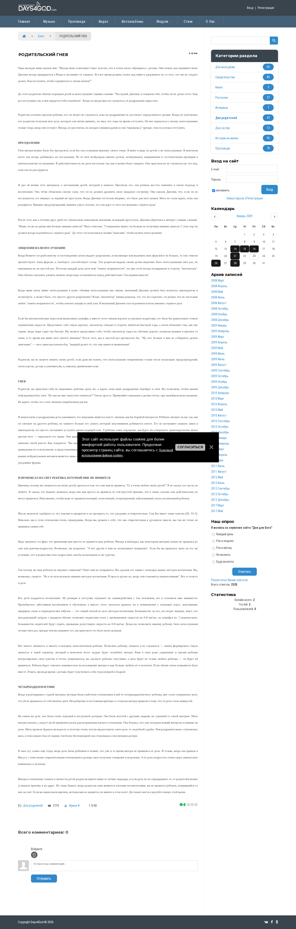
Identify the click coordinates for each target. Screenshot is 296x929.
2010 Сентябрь (220, 421)
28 (235, 263)
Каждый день (224, 534)
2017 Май (217, 511)
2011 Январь (219, 438)
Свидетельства (225, 77)
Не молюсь (223, 554)
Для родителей (33, 805)
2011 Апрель (219, 454)
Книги (219, 87)
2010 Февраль (220, 393)
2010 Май (217, 410)
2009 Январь (219, 325)
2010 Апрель (219, 404)
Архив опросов (238, 580)
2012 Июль (218, 483)
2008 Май (217, 291)
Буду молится (225, 561)
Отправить (44, 878)
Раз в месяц (224, 547)
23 (254, 256)
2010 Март (217, 398)
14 (235, 248)
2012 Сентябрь (220, 488)
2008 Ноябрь (219, 314)
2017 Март (217, 505)
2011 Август (218, 471)
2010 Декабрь (220, 432)
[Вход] (34, 855)
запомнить (222, 190)
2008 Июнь (218, 297)
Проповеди (222, 148)
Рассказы (221, 97)
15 (244, 248)
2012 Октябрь (219, 494)
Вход (250, 8)
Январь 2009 (244, 216)
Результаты (218, 580)
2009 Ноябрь (219, 381)
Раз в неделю (225, 541)
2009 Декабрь (220, 387)
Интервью (221, 107)
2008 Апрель (219, 286)
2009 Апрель (219, 342)
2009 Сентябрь (220, 370)
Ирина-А (74, 805)
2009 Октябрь (219, 376)
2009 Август (218, 365)
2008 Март (217, 280)
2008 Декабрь (220, 320)
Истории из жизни (226, 138)
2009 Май (217, 348)
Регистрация (266, 8)
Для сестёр (222, 128)
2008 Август (218, 303)
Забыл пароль (235, 198)
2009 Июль (218, 359)
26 (216, 263)
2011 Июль (218, 466)
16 (254, 248)
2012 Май (217, 477)
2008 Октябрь (219, 308)
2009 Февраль (220, 331)
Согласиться (190, 447)
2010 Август (218, 415)
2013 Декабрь (220, 499)
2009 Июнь (218, 353)
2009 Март (217, 336)
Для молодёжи (225, 67)
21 (235, 256)
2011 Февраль (220, 443)
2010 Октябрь (219, 426)
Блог (41, 36)
